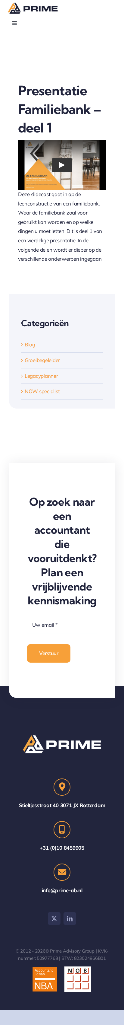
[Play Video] (62, 165)
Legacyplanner (41, 376)
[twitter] (54, 918)
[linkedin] (70, 918)
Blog (30, 344)
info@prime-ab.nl (62, 890)
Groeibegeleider (42, 360)
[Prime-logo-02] (34, 3)
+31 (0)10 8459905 (62, 848)
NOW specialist (42, 391)
